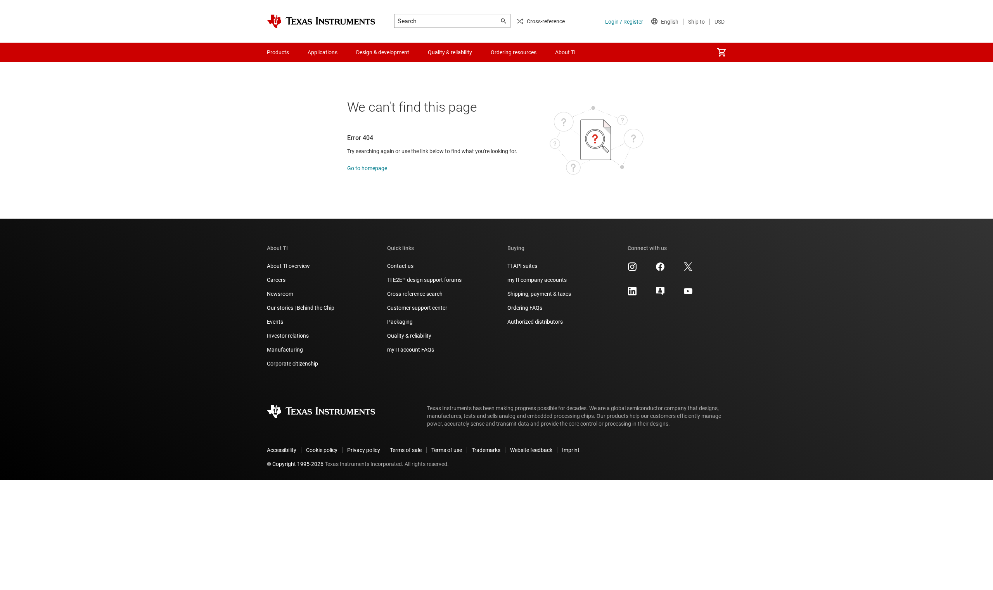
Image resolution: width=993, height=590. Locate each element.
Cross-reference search (415, 294)
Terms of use (446, 450)
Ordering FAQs (524, 308)
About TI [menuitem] (565, 52)
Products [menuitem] (278, 52)
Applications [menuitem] (322, 52)
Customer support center (417, 308)
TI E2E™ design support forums (424, 280)
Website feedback (531, 450)
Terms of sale (406, 450)
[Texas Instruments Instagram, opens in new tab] (632, 269)
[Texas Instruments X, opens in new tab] (688, 269)
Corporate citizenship (292, 364)
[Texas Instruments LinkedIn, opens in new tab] (632, 294)
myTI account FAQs (410, 350)
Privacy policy (363, 450)
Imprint (571, 450)
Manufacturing (285, 350)
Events (275, 322)
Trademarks (486, 450)
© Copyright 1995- (295, 464)
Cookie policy (321, 450)
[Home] (321, 21)
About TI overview (288, 266)
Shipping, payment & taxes (539, 294)
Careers (276, 280)
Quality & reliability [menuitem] (450, 52)
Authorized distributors (535, 322)
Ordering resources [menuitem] (513, 52)
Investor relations (288, 336)
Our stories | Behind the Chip (300, 308)
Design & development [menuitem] (382, 52)
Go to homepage (367, 168)
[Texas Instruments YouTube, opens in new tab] (688, 294)
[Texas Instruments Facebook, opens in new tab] (660, 269)
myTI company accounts (537, 280)
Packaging (400, 322)
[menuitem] (721, 52)
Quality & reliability (409, 336)
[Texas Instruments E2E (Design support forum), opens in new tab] (660, 294)
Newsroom (280, 294)
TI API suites (522, 266)
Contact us (400, 266)
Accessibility (281, 450)
